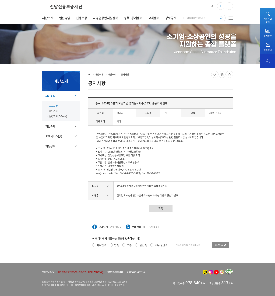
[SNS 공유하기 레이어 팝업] (214, 74)
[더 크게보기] (220, 6)
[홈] (89, 74)
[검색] (221, 18)
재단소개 (47, 18)
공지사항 (53, 106)
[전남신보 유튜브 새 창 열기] (216, 272)
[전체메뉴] (231, 18)
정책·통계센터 (133, 18)
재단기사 (53, 111)
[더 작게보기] (229, 6)
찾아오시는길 (48, 272)
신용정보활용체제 (115, 272)
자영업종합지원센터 (105, 18)
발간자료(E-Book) (58, 116)
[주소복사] (222, 74)
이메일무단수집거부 (136, 272)
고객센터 (153, 18)
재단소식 (112, 74)
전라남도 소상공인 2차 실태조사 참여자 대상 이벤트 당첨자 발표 (147, 195)
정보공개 (170, 18)
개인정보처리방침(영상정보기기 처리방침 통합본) (80, 272)
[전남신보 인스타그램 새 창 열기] (210, 272)
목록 (160, 208)
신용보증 (81, 18)
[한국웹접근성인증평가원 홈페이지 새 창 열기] (229, 272)
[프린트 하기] (229, 74)
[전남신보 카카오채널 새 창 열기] (205, 272)
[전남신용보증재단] (62, 7)
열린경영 (64, 18)
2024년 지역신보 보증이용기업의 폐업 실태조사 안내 (142, 186)
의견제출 (219, 244)
